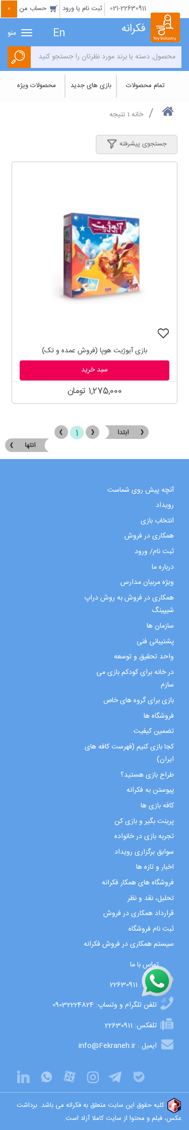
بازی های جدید (91, 85)
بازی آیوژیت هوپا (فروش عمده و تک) (94, 351)
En (59, 33)
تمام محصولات (145, 85)
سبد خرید (94, 370)
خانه (137, 115)
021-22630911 (128, 8)
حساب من (28, 8)
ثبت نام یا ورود (82, 8)
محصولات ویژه (36, 85)
